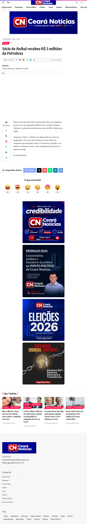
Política (45, 519)
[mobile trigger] (4, 2)
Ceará (6, 43)
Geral (63, 516)
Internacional (8, 519)
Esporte (46, 516)
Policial (37, 519)
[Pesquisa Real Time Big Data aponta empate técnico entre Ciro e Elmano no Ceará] (54, 402)
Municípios (20, 519)
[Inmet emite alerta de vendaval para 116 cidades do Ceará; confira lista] (75, 402)
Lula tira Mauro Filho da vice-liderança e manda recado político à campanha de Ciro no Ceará (32, 416)
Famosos (55, 516)
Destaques (15, 407)
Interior (70, 516)
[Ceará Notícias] (43, 2)
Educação (24, 516)
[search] (76, 2)
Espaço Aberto (36, 516)
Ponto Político (56, 519)
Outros (28, 407)
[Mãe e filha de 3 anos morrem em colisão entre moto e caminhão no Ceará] (11, 402)
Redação (5, 65)
